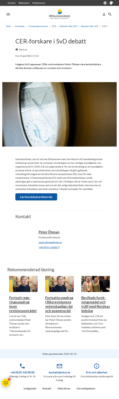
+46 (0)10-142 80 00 (22, 372)
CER (54, 26)
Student (12, 3)
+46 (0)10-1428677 (49, 247)
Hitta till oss (63, 388)
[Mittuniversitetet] (59, 14)
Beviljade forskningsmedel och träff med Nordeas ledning (95, 304)
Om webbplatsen (86, 388)
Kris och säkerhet (96, 372)
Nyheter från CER (68, 26)
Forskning (20, 26)
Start (8, 26)
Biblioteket (24, 3)
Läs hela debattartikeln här (36, 197)
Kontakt (46, 388)
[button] (6, 383)
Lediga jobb (30, 388)
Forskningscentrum (38, 26)
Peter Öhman (49, 232)
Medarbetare (39, 3)
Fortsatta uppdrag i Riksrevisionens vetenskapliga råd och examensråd (59, 304)
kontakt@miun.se (59, 372)
